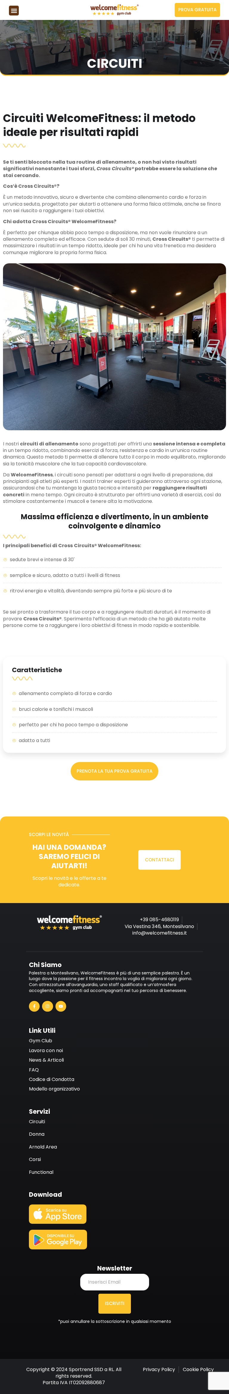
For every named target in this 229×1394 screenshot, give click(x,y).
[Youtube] (60, 1006)
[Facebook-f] (34, 1006)
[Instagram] (47, 1006)
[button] (14, 10)
